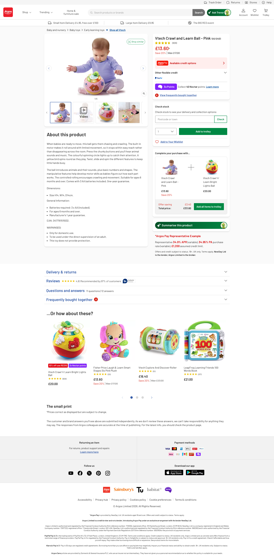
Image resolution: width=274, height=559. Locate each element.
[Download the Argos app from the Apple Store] (174, 474)
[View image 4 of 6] (129, 112)
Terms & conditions (185, 499)
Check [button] (220, 119)
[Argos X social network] (89, 473)
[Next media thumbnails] (145, 112)
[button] (136, 41)
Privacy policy (118, 499)
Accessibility (85, 499)
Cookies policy (138, 499)
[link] (191, 94)
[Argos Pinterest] (98, 473)
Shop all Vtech (118, 29)
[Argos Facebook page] (80, 473)
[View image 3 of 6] (106, 112)
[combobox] (140, 12)
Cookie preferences (160, 499)
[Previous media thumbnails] (47, 112)
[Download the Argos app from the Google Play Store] (195, 474)
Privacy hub (101, 499)
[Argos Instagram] (107, 473)
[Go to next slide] (143, 68)
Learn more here (89, 451)
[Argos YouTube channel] (71, 473)
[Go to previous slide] (49, 68)
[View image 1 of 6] (60, 112)
